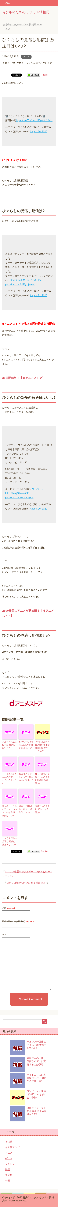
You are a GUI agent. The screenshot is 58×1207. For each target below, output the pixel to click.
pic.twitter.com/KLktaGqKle (19, 497)
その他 (8, 1141)
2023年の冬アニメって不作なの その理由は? (26, 777)
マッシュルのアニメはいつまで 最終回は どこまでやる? (42, 746)
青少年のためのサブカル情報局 (25, 12)
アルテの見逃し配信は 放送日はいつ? (9, 745)
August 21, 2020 (38, 295)
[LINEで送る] (33, 75)
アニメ (26, 56)
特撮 (7, 1180)
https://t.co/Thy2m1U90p (29, 120)
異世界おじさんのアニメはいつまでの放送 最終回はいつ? (9, 811)
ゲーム (8, 1158)
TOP (22, 24)
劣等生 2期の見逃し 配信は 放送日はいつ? (26, 809)
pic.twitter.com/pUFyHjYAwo (20, 284)
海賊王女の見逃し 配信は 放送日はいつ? (42, 809)
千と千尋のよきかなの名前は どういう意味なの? (9, 779)
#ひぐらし (47, 120)
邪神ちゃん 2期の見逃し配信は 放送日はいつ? (26, 745)
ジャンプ (10, 1164)
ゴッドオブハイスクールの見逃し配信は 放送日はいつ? (42, 779)
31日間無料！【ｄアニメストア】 (23, 377)
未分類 (8, 1175)
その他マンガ (12, 1147)
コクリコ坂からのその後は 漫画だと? (27, 882)
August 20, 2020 (38, 131)
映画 (7, 1169)
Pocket (44, 75)
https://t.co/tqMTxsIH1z (22, 280)
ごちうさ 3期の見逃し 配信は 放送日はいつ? (9, 841)
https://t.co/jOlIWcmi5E (17, 493)
